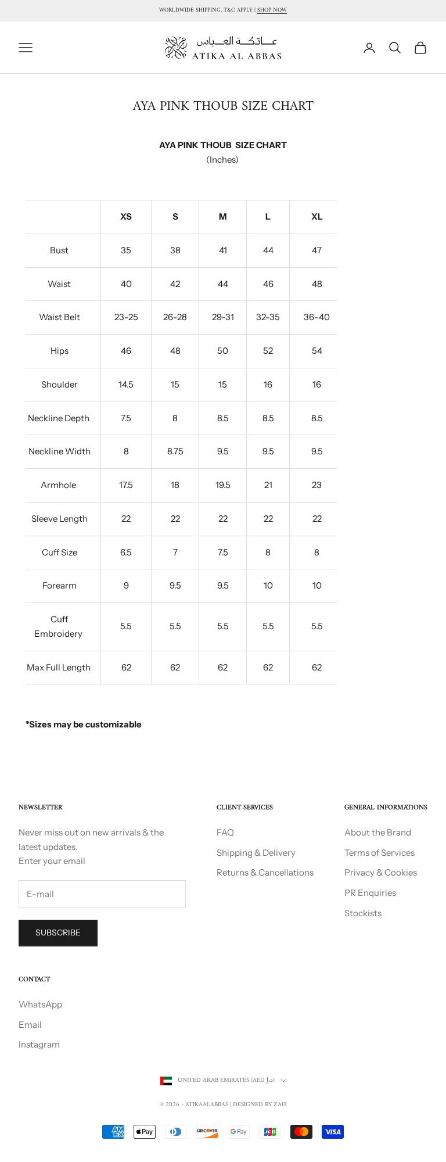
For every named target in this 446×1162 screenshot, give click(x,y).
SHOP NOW (272, 10)
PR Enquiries (370, 892)
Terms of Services (379, 852)
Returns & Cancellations (265, 872)
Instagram (39, 1044)
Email (30, 1024)
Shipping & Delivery (256, 852)
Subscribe (58, 932)
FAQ (225, 832)
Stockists (363, 913)
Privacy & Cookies (380, 872)
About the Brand (377, 832)
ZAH (280, 1104)
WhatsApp (40, 1004)
